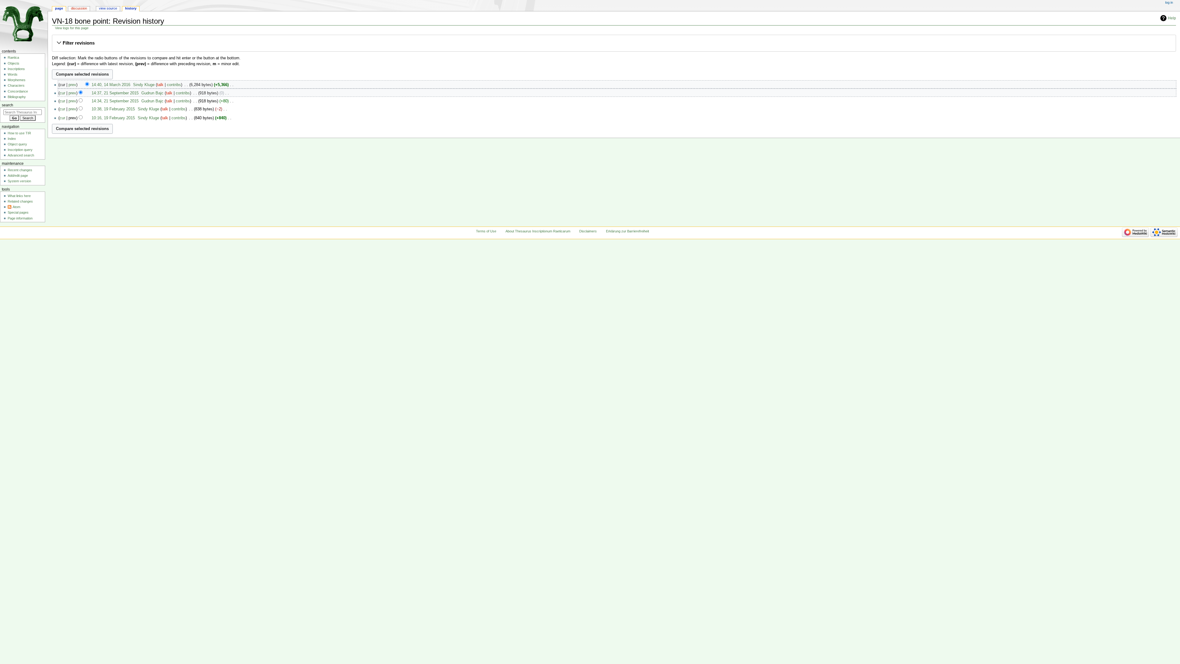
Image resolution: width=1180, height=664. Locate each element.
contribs (174, 85)
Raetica (13, 57)
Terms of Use (486, 231)
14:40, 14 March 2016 (111, 85)
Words (13, 74)
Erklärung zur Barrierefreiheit (627, 231)
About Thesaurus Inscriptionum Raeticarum (537, 231)
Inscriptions (16, 69)
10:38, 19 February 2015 (113, 109)
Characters (16, 85)
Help (1172, 18)
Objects (13, 63)
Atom (16, 207)
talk (160, 85)
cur (62, 93)
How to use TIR (19, 133)
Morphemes (17, 80)
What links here (19, 196)
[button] (614, 43)
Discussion (79, 8)
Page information (20, 218)
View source (108, 8)
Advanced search (21, 155)
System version (19, 181)
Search (7, 105)
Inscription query (20, 150)
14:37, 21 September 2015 (115, 93)
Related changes (20, 201)
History (130, 8)
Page (59, 8)
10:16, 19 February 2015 (113, 118)
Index (12, 138)
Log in (1169, 2)
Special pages (18, 212)
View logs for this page (71, 28)
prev (72, 85)
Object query (17, 144)
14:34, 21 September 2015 (115, 101)
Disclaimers (588, 231)
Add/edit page (18, 175)
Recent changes (20, 170)
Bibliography (17, 97)
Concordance (18, 91)
